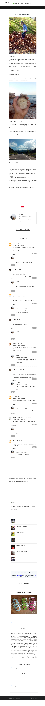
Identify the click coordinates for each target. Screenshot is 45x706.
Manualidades (15, 646)
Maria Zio (16, 295)
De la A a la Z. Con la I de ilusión (21, 526)
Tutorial (23, 657)
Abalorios (25, 632)
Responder (34, 253)
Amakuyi (21, 214)
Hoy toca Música (19, 644)
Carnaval (12, 634)
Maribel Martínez (18, 343)
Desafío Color (20, 639)
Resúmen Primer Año (20, 653)
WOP (25, 659)
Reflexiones (19, 651)
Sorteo (20, 656)
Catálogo (19, 634)
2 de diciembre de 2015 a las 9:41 (18, 271)
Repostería (30, 651)
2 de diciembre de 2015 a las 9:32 (18, 245)
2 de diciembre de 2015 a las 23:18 (21, 408)
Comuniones (16, 636)
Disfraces (28, 639)
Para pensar (16, 649)
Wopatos (27, 659)
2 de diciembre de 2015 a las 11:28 (19, 296)
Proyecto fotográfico (26, 650)
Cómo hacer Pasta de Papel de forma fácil (23, 551)
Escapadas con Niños (33, 640)
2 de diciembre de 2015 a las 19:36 (21, 308)
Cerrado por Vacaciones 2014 (25, 634)
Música (35, 646)
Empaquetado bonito (19, 640)
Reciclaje (12, 651)
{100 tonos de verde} (19, 369)
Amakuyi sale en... (24, 633)
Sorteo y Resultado (28, 656)
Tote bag (16, 657)
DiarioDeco (24, 639)
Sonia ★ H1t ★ (17, 269)
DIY (31, 639)
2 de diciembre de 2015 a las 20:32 (19, 398)
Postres (30, 649)
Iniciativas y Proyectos (32, 644)
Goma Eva (22, 643)
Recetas (35, 650)
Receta (33, 650)
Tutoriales (27, 657)
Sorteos (32, 656)
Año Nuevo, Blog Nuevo (20, 538)
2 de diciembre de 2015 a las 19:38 (21, 357)
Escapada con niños (27, 640)
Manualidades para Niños (24, 646)
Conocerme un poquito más (15, 637)
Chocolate (35, 634)
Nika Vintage (16, 319)
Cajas (33, 633)
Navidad (12, 647)
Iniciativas (25, 644)
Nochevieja (24, 647)
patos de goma (24, 649)
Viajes (23, 659)
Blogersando (29, 633)
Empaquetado (13, 640)
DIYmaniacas (35, 639)
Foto (14, 643)
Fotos (16, 643)
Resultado (15, 653)
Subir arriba (33, 698)
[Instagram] (8, 2)
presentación (17, 650)
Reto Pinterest (34, 654)
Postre (27, 649)
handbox (31, 643)
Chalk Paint (31, 634)
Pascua (20, 649)
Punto (31, 650)
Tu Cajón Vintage (18, 440)
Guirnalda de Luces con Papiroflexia (22, 519)
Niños (15, 647)
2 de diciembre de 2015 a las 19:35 (21, 283)
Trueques (19, 657)
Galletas (19, 643)
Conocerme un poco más (31, 636)
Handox (34, 643)
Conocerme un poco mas (22, 636)
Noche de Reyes (19, 647)
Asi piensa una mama (19, 396)
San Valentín (16, 656)
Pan (30, 647)
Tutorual (31, 657)
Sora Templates (16, 698)
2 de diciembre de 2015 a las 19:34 (21, 258)
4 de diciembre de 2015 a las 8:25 (21, 452)
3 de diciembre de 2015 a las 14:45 (21, 429)
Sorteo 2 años (23, 656)
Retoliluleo (12, 656)
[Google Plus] (9, 2)
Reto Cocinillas (26, 653)
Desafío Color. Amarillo (20, 532)
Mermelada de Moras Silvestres (21, 557)
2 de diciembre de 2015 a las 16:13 (19, 345)
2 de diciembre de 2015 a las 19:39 (21, 384)
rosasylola (16, 243)
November (27, 647)
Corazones (21, 637)
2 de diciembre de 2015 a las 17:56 (19, 370)
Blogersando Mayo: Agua (20, 545)
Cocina (12, 636)
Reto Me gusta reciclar (28, 654)
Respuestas (14, 254)
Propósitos (21, 650)
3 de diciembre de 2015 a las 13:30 (19, 419)
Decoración (16, 639)
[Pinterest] (6, 2)
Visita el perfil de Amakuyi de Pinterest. (18, 677)
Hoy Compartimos (12, 187)
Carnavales (16, 634)
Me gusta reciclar (31, 646)
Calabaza (35, 633)
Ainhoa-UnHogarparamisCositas (22, 417)
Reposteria (26, 651)
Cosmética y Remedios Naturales (28, 637)
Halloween (26, 643)
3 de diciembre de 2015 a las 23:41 (19, 442)
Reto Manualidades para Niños (18, 654)
